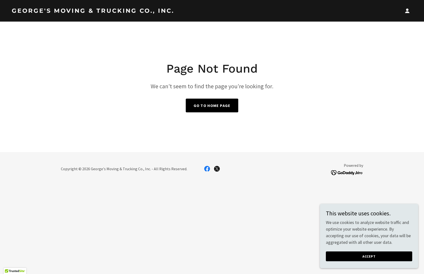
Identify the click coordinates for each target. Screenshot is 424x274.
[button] (407, 11)
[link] (110, 11)
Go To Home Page (212, 105)
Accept (369, 256)
